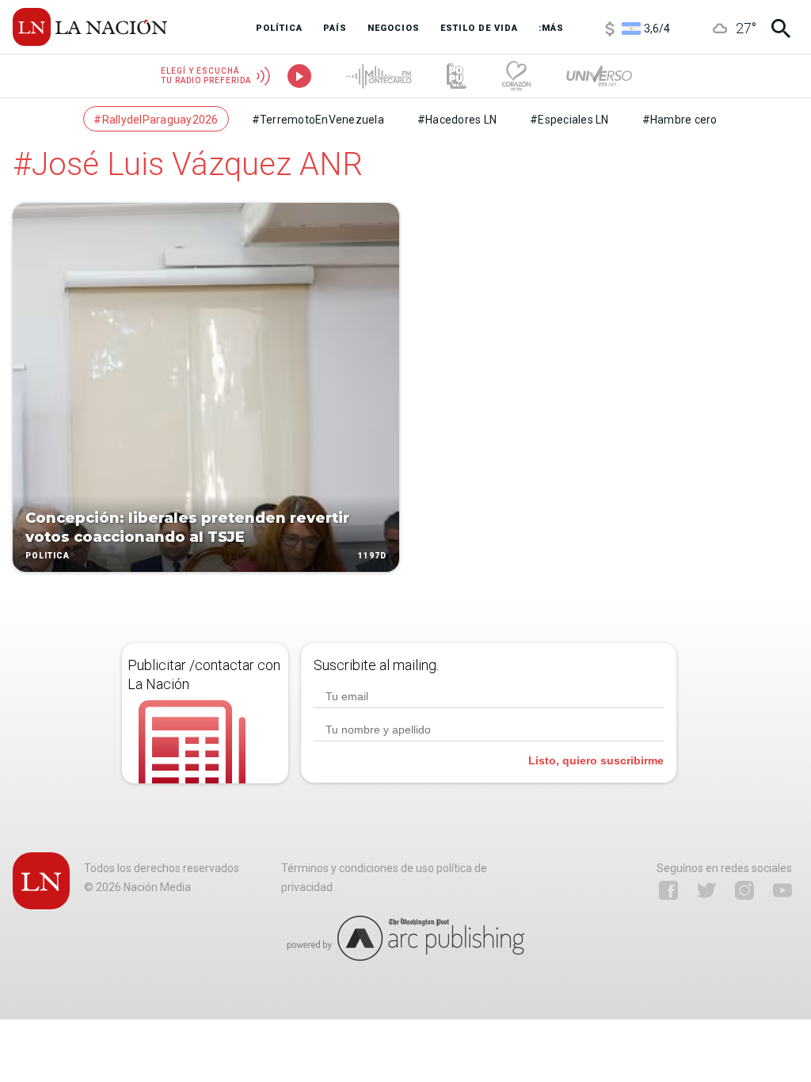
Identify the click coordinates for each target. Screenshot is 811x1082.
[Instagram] (744, 890)
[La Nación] (90, 27)
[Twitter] (706, 890)
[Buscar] (780, 28)
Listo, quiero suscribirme (596, 760)
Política (47, 555)
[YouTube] (782, 890)
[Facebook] (668, 890)
